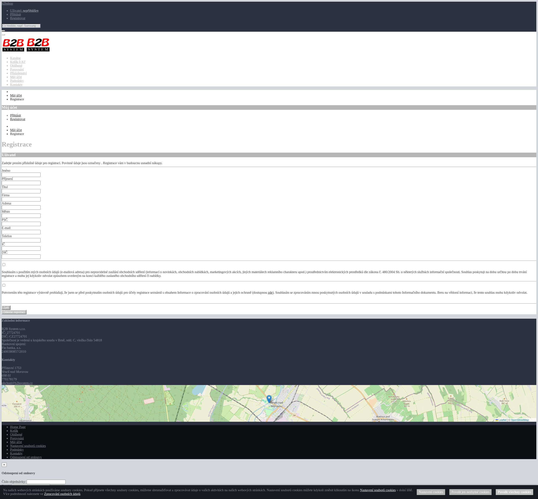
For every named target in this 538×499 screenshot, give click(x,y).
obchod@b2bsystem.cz (17, 383)
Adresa (6, 203)
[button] (269, 399)
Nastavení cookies (431, 492)
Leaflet (502, 420)
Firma (5, 195)
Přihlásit (15, 14)
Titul (5, 187)
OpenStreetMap (520, 420)
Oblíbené (16, 65)
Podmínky (17, 81)
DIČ (5, 252)
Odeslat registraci (14, 312)
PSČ (5, 219)
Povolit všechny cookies (514, 492)
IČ (3, 244)
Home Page (18, 427)
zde (270, 292)
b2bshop (7, 3)
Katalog (15, 58)
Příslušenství (18, 73)
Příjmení (7, 179)
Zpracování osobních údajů (62, 494)
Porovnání (17, 69)
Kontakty (16, 84)
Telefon (7, 236)
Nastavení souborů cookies (28, 446)
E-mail (6, 228)
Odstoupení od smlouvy (26, 457)
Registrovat (17, 18)
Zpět (6, 307)
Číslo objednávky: (14, 481)
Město (6, 211)
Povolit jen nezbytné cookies (470, 492)
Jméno (6, 170)
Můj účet (16, 77)
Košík (14, 430)
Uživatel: (24, 10)
